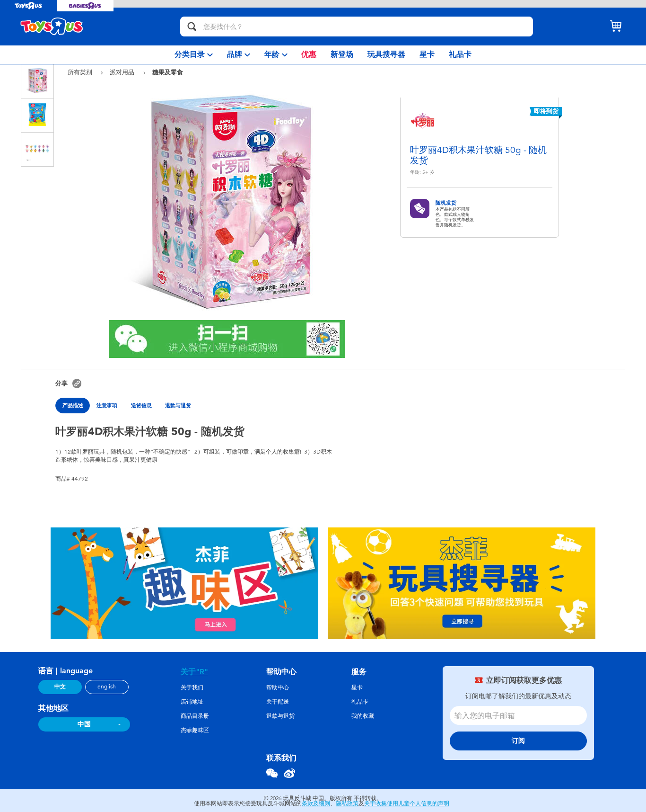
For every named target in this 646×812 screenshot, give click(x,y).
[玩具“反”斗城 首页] (52, 27)
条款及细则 (316, 803)
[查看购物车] (615, 26)
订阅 (518, 741)
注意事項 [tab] (106, 405)
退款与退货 (280, 716)
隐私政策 (347, 803)
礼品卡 (359, 701)
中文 (60, 686)
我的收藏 (362, 716)
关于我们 (192, 687)
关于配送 (277, 701)
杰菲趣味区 (195, 730)
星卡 (357, 687)
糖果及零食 (167, 72)
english (106, 686)
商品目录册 (195, 716)
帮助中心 (277, 687)
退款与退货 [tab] (178, 405)
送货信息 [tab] (141, 405)
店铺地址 (192, 701)
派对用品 (123, 72)
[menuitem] (193, 54)
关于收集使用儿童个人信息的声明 (406, 803)
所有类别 (81, 72)
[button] (76, 383)
